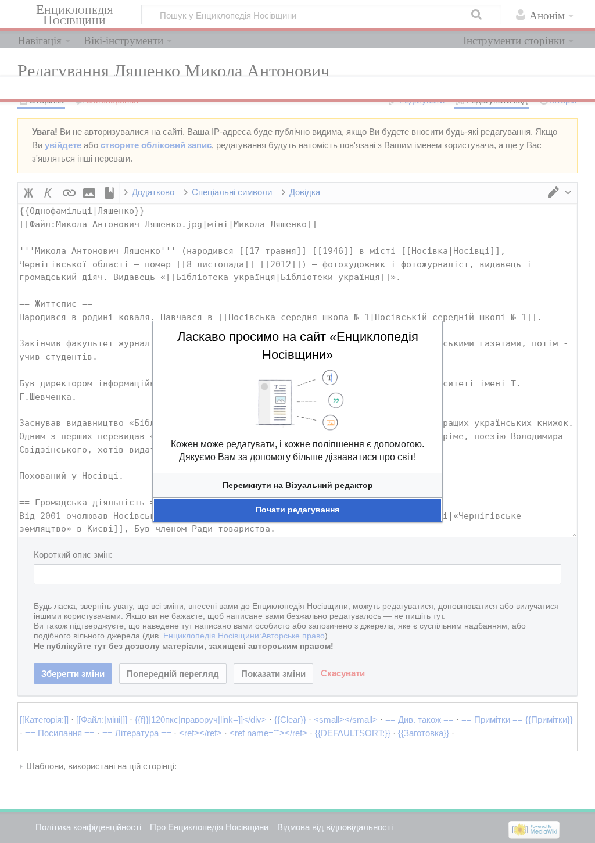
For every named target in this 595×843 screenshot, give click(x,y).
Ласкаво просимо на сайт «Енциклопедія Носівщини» (297, 345)
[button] (297, 485)
